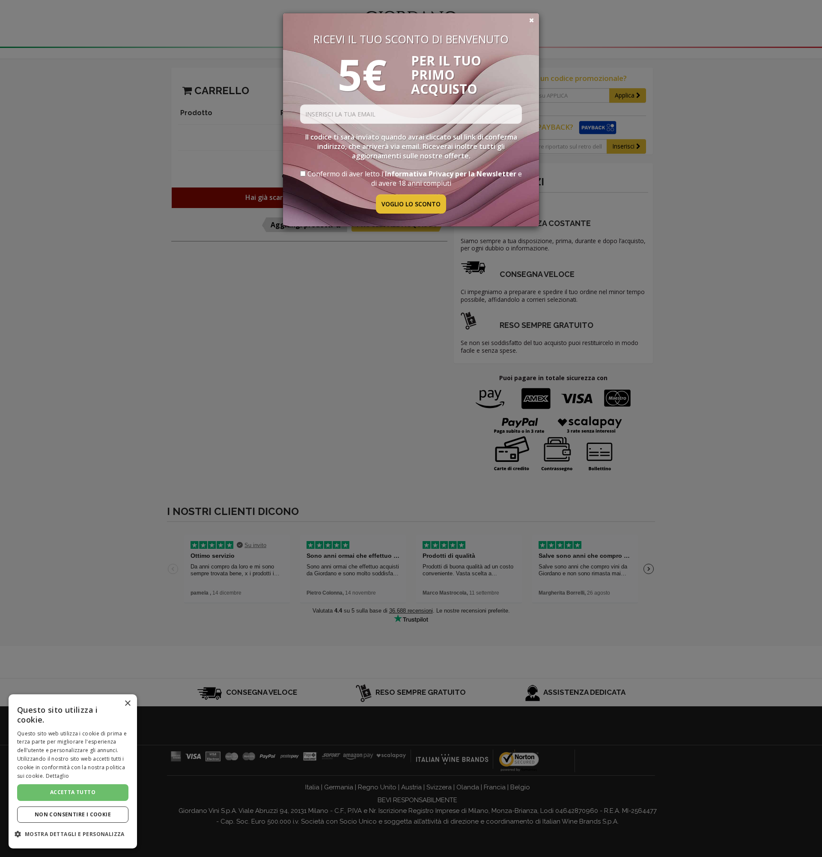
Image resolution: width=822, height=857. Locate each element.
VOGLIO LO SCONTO (411, 204)
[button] (72, 834)
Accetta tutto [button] (72, 792)
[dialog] (73, 771)
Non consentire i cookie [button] (73, 814)
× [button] (127, 703)
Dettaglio (57, 776)
